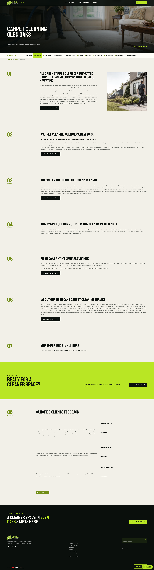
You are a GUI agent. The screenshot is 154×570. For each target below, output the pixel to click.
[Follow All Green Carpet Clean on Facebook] (8, 546)
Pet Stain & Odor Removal (70, 55)
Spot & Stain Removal (97, 55)
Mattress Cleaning (47, 55)
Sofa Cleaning (88, 55)
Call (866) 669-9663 (139, 46)
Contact (95, 2)
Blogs (79, 2)
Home (65, 2)
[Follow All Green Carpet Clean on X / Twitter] (12, 546)
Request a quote (125, 548)
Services (71, 2)
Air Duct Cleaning (28, 55)
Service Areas (86, 2)
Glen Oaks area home (126, 545)
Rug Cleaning (80, 55)
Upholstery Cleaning (119, 55)
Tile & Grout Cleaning (108, 55)
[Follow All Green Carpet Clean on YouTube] (15, 546)
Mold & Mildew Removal (57, 55)
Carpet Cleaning (37, 55)
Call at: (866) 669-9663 (48, 108)
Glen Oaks (16, 59)
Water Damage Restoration (131, 55)
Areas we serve (10, 59)
